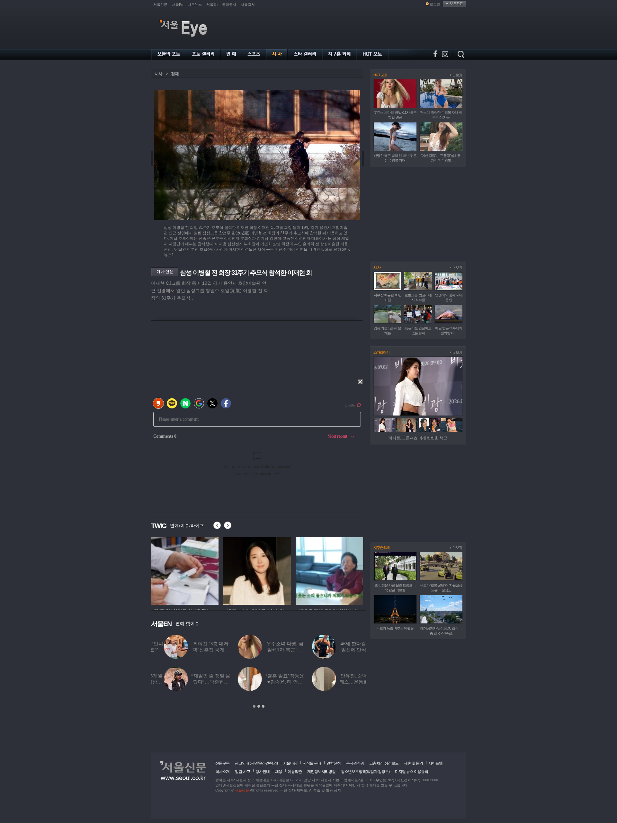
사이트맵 (435, 763)
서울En (212, 4)
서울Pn (177, 4)
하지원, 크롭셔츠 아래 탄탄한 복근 (418, 438)
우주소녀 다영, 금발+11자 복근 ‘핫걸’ (272, 649)
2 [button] (258, 706)
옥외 (273, 763)
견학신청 (333, 763)
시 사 (376, 267)
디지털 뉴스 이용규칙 (411, 771)
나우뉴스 (195, 4)
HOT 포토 (380, 75)
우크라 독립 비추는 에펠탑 (395, 628)
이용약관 (295, 771)
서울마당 (290, 763)
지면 (254, 763)
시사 (158, 73)
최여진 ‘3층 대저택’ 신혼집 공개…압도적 (198, 649)
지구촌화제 (381, 548)
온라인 (263, 763)
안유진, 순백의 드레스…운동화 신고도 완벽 (346, 682)
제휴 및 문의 (413, 763)
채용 (278, 771)
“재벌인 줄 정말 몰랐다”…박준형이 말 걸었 (198, 682)
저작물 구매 (312, 763)
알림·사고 (242, 771)
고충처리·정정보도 (383, 763)
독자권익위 (355, 763)
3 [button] (263, 706)
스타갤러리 (381, 352)
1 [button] (254, 706)
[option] (258, 672)
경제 (175, 73)
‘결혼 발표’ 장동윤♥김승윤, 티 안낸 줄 (272, 682)
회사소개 (222, 771)
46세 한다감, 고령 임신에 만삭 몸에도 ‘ (346, 649)
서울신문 (160, 4)
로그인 (435, 4)
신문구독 (222, 763)
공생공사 (229, 4)
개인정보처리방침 (321, 771)
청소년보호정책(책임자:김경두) (365, 771)
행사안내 (262, 771)
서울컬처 (248, 4)
